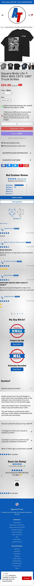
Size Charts (17, 553)
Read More (17, 344)
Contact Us (17, 551)
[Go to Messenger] (9, 165)
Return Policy (17, 558)
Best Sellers (17, 539)
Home (2, 27)
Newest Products (17, 542)
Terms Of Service (17, 563)
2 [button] (14, 314)
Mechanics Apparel (17, 529)
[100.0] (12, 212)
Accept (26, 578)
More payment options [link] (17, 138)
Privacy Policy (17, 565)
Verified (16, 218)
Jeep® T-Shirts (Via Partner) (17, 527)
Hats (17, 537)
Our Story (17, 549)
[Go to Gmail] (26, 165)
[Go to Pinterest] (21, 165)
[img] (4, 233)
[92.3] (20, 212)
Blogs (17, 568)
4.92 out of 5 (21, 179)
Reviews (17, 556)
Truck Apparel (17, 522)
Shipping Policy (17, 561)
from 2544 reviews (16, 466)
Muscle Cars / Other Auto (17, 525)
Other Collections (17, 534)
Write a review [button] (17, 197)
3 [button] (17, 314)
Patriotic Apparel (17, 532)
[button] (9, 185)
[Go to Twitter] (15, 165)
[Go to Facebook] (4, 165)
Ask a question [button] (17, 202)
